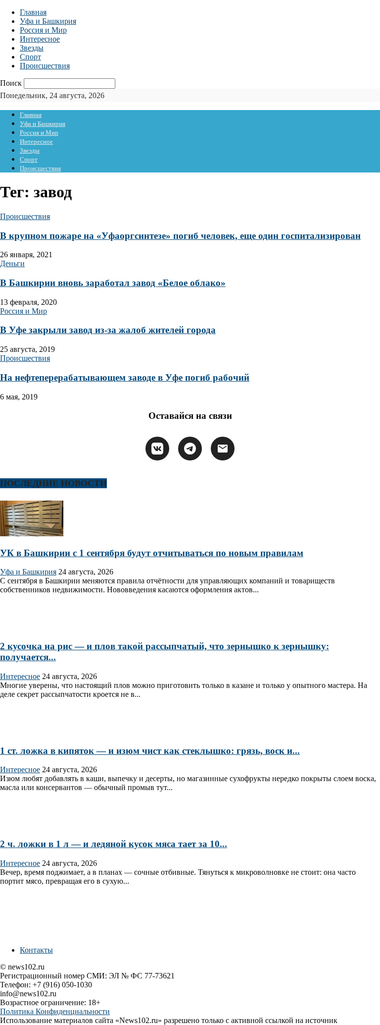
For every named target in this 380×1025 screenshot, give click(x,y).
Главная (33, 12)
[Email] (223, 448)
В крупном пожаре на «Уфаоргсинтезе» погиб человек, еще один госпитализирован (180, 235)
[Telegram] (190, 448)
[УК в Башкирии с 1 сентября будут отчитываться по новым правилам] (31, 533)
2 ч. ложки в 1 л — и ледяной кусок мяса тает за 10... (113, 844)
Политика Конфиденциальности (55, 1011)
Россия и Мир (43, 30)
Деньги (12, 263)
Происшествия (45, 65)
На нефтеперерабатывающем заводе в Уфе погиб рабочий (124, 377)
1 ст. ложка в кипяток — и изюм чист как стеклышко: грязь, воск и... (150, 750)
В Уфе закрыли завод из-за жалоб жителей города (108, 330)
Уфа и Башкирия (48, 21)
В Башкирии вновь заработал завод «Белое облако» (113, 283)
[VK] (157, 448)
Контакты (36, 950)
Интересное (40, 39)
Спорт (30, 57)
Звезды (32, 48)
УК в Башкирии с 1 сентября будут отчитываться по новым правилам (151, 553)
